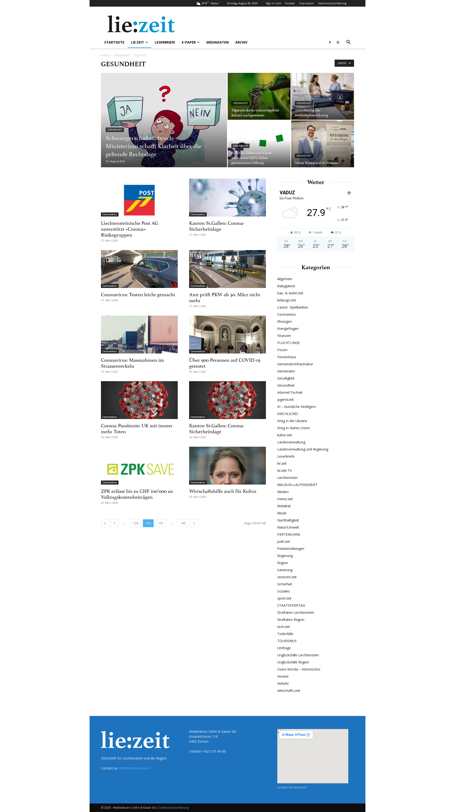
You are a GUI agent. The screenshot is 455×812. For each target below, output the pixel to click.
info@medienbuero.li (135, 768)
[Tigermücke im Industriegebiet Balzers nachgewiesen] (259, 96)
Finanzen (284, 335)
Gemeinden (286, 371)
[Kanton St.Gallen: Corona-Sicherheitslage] (227, 197)
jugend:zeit (285, 399)
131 (160, 523)
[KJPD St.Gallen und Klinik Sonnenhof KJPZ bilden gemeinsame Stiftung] (259, 143)
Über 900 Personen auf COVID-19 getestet (224, 362)
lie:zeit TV (284, 470)
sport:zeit (284, 598)
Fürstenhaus (286, 357)
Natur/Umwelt (288, 527)
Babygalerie (286, 286)
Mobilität (284, 506)
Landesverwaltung (291, 442)
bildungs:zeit (286, 300)
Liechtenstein (287, 477)
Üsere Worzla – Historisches (298, 669)
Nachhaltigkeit (288, 520)
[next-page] (194, 523)
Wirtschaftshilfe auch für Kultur (223, 490)
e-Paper (189, 42)
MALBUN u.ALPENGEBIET (297, 484)
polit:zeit (283, 541)
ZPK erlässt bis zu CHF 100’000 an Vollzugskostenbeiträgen (137, 493)
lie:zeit (137, 42)
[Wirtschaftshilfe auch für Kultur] (227, 466)
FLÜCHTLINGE (288, 342)
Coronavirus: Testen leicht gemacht (138, 294)
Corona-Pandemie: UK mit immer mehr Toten (137, 428)
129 (135, 523)
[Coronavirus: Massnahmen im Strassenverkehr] (139, 334)
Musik (281, 513)
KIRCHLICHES (287, 413)
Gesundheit (121, 55)
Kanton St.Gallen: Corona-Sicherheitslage (217, 225)
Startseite (114, 42)
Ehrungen (284, 321)
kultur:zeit (284, 435)
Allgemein (284, 279)
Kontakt (290, 3)
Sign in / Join (273, 3)
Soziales (283, 591)
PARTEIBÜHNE (288, 534)
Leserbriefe (165, 42)
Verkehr (283, 683)
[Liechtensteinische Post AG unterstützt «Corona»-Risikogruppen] (139, 197)
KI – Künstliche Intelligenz (296, 406)
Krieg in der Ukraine (292, 421)
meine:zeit (285, 499)
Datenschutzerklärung (332, 3)
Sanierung (284, 570)
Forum (282, 350)
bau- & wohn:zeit (290, 293)
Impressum (306, 3)
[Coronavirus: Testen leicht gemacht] (139, 269)
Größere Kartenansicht (292, 787)
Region (282, 562)
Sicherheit (284, 584)
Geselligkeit (286, 378)
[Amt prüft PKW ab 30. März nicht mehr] (227, 269)
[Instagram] (337, 42)
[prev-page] (105, 523)
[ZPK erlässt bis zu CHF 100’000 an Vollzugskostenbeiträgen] (139, 466)
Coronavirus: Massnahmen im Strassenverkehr (132, 362)
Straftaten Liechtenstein (295, 612)
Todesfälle (285, 633)
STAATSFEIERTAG (291, 605)
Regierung (285, 555)
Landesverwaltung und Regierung (302, 449)
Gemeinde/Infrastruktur (295, 364)
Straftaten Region (290, 619)
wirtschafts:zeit (288, 690)
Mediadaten (217, 42)
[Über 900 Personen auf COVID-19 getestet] (227, 334)
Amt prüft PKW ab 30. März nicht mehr (224, 297)
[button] (348, 42)
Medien (283, 492)
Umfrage (284, 648)
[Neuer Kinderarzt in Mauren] (322, 143)
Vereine (283, 676)
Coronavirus (109, 214)
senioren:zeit (287, 577)
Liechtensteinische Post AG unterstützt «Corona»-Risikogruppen (129, 228)
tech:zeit (283, 626)
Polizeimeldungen (290, 548)
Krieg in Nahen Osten (293, 428)
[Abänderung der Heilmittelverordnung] (322, 96)
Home (105, 55)
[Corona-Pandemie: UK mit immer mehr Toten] (139, 400)
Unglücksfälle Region (293, 662)
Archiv (241, 42)
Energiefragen (288, 328)
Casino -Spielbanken (292, 307)
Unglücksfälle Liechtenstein (298, 655)
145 (183, 523)
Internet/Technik (289, 392)
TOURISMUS (287, 641)
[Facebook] (329, 42)
